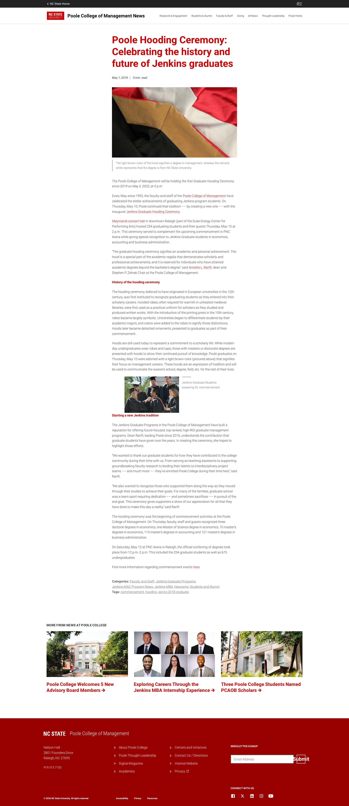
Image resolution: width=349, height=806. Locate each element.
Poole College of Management (204, 196)
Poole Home (295, 15)
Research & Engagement (173, 15)
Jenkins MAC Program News (132, 587)
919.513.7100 (52, 767)
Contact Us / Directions (191, 755)
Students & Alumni (201, 15)
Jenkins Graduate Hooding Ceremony (153, 211)
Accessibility (122, 798)
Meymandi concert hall (128, 221)
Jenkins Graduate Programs (176, 581)
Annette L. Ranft (200, 267)
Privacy (137, 798)
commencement (132, 592)
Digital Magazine (131, 763)
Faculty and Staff (142, 581)
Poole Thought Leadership (137, 755)
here (196, 567)
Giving (240, 15)
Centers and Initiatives (190, 747)
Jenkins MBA (163, 587)
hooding (151, 592)
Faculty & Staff (224, 15)
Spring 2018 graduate (173, 592)
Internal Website (186, 763)
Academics (127, 771)
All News (253, 15)
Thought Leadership (273, 15)
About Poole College (133, 747)
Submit (301, 759)
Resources (152, 798)
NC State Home (60, 3)
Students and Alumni (205, 587)
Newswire (181, 587)
